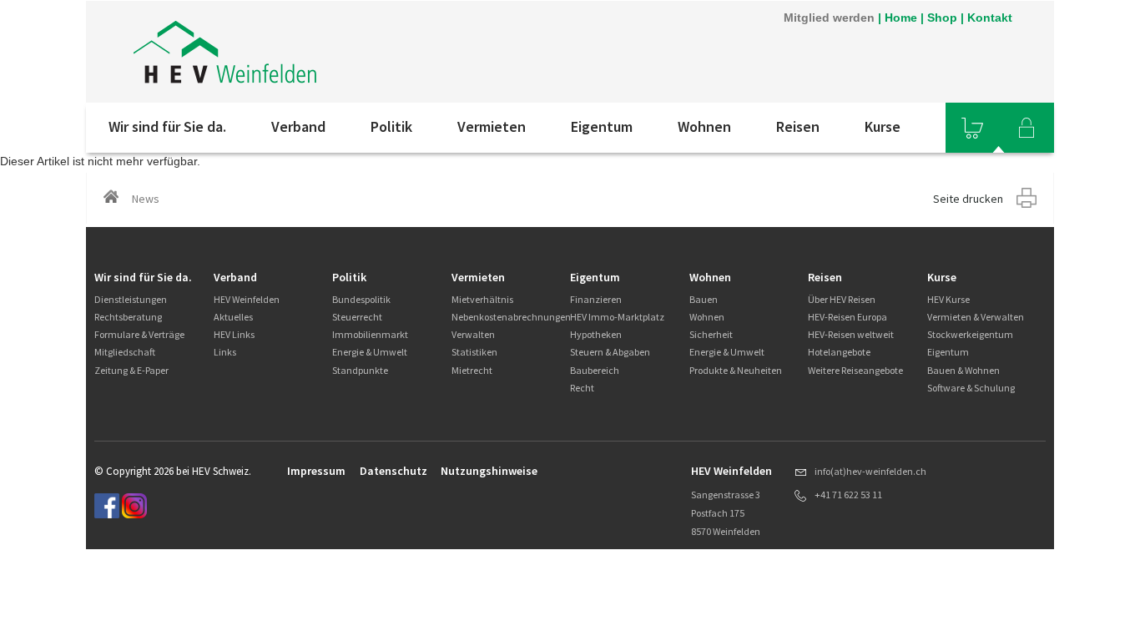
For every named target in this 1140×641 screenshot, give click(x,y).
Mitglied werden (829, 17)
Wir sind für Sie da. (167, 126)
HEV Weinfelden (247, 299)
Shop (942, 17)
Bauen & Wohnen (963, 370)
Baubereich (594, 370)
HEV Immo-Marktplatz (617, 316)
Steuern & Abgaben (610, 352)
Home (901, 17)
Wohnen (704, 126)
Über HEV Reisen (841, 299)
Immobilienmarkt (370, 334)
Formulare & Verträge (139, 334)
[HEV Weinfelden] (310, 52)
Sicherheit (711, 334)
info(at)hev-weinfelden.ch (870, 471)
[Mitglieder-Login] (1026, 128)
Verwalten (473, 334)
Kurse (882, 126)
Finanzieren (596, 299)
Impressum (316, 470)
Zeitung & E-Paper (131, 370)
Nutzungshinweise (489, 470)
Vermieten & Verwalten (975, 316)
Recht (582, 387)
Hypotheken (596, 334)
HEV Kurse (948, 299)
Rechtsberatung (128, 316)
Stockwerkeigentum (970, 334)
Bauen (703, 299)
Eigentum (602, 126)
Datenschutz (393, 470)
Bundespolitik (361, 299)
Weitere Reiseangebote (855, 370)
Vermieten (491, 126)
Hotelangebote (839, 352)
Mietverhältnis (482, 299)
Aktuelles (233, 316)
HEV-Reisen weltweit (851, 334)
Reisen (798, 126)
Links (225, 352)
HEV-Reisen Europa (847, 316)
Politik (391, 126)
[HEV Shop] (972, 128)
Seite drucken (968, 198)
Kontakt (989, 17)
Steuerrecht (357, 316)
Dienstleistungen (130, 299)
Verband (298, 126)
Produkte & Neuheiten (735, 370)
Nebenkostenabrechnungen (511, 316)
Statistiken (474, 352)
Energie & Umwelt (369, 352)
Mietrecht (471, 370)
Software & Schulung (971, 387)
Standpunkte (360, 370)
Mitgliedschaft (124, 352)
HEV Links (234, 334)
